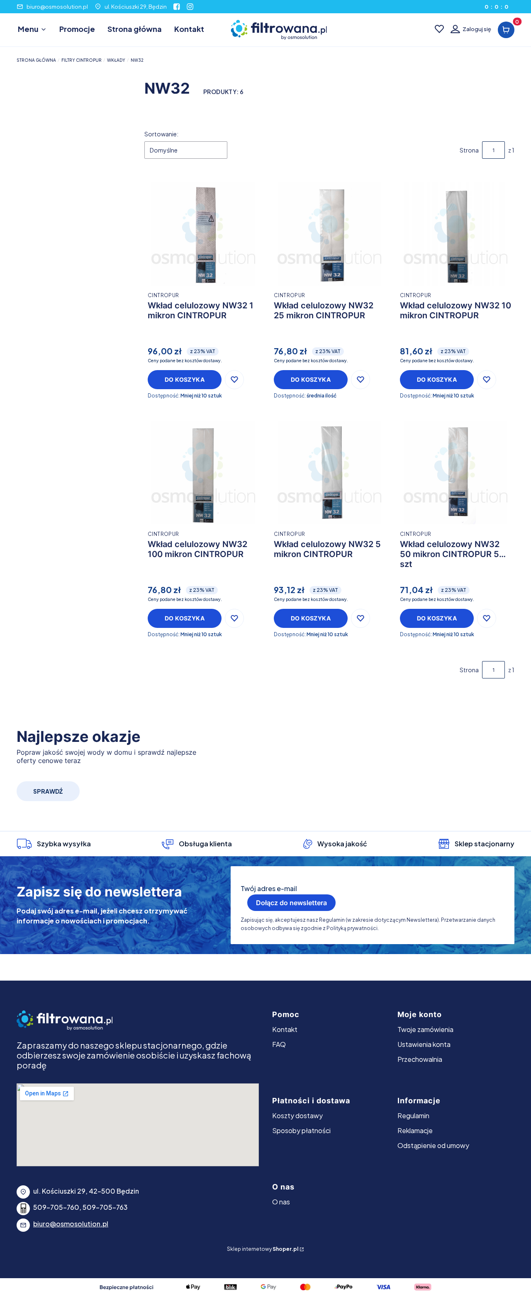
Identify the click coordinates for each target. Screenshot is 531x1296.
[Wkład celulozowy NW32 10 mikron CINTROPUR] (455, 234)
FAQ (279, 1044)
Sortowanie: (161, 134)
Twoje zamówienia (425, 1029)
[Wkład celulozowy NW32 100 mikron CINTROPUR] (203, 472)
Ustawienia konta (424, 1044)
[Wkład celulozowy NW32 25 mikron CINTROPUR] (329, 234)
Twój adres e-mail (269, 888)
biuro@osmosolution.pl (57, 6)
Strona (469, 150)
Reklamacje (415, 1130)
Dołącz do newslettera (291, 903)
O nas (281, 1201)
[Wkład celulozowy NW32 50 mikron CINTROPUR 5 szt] (455, 472)
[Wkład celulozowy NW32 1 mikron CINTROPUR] (203, 234)
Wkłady (116, 60)
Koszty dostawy (297, 1115)
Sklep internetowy (262, 1249)
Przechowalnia (419, 1059)
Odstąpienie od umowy (433, 1145)
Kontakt (284, 1029)
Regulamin (413, 1115)
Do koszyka (185, 379)
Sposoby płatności (301, 1130)
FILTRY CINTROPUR (81, 60)
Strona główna (36, 60)
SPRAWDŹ (48, 791)
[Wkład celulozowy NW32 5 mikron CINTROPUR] (329, 472)
